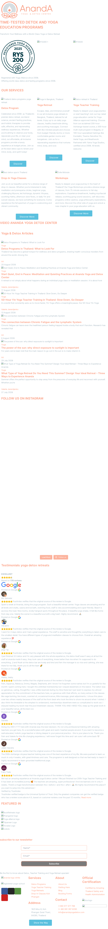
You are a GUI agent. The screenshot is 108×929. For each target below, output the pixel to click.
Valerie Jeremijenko (9, 287)
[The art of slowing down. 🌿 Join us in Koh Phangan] (40, 478)
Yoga (3, 245)
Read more (86, 797)
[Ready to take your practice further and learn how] (67, 480)
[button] (81, 2)
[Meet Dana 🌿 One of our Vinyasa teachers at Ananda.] (94, 443)
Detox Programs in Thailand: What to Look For (27, 248)
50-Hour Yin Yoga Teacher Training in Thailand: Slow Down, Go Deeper (42, 299)
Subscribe (54, 863)
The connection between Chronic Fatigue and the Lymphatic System (41, 322)
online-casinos (71, 200)
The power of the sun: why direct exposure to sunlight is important (40, 347)
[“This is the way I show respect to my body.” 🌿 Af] (14, 454)
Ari (2, 261)
